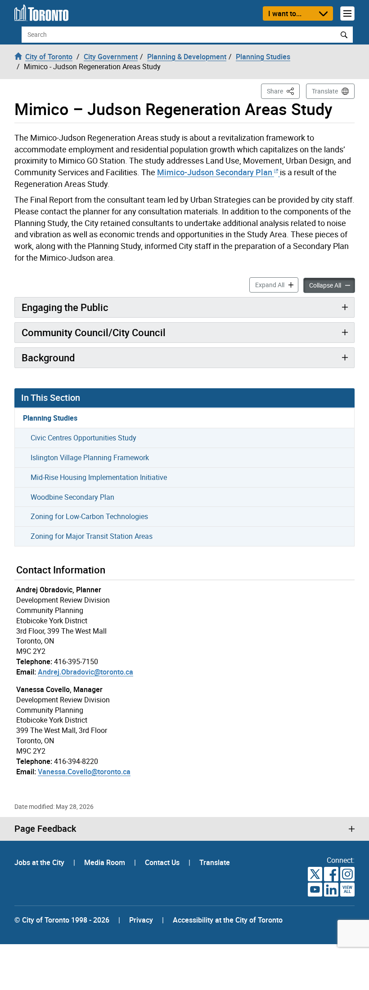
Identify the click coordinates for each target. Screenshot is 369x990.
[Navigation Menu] (347, 13)
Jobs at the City (40, 862)
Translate (325, 91)
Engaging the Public (65, 307)
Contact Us (163, 862)
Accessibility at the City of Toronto (228, 920)
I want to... (285, 13)
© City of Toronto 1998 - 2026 (61, 920)
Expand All (276, 284)
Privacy (141, 920)
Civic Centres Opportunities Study (83, 438)
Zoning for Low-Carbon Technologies (89, 516)
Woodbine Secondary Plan (72, 497)
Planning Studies (50, 418)
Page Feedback (45, 828)
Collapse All (332, 284)
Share (283, 90)
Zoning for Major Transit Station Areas (92, 536)
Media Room (105, 862)
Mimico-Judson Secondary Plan (215, 172)
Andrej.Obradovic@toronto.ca (85, 672)
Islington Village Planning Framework (90, 457)
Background (48, 357)
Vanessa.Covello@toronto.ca (84, 772)
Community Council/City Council (94, 332)
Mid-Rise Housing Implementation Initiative (99, 477)
